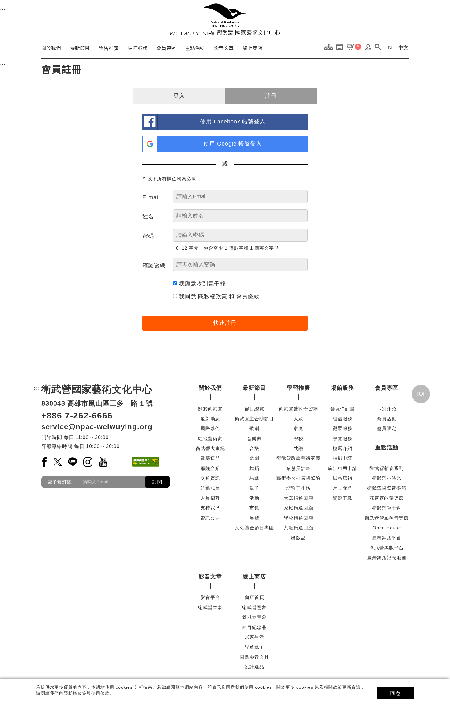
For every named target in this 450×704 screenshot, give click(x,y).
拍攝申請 (342, 458)
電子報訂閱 (59, 481)
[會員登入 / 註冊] (368, 49)
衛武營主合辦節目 (254, 418)
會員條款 (247, 296)
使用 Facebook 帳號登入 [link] (232, 122)
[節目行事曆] (341, 46)
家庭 (298, 428)
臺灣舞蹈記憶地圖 (386, 557)
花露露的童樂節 (386, 498)
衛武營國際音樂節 (386, 488)
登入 (179, 96)
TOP (421, 394)
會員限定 (386, 428)
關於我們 (51, 47)
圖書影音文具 (254, 657)
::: (3, 8)
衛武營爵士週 (386, 508)
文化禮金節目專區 (254, 527)
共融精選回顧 (298, 527)
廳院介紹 (210, 468)
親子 (254, 488)
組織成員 (210, 488)
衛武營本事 (210, 607)
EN (388, 47)
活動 (254, 498)
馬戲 (254, 478)
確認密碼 (154, 265)
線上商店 (252, 47)
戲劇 (254, 458)
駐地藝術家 (210, 438)
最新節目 (80, 47)
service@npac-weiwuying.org (96, 426)
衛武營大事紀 (210, 448)
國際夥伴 (210, 428)
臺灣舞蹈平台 (386, 537)
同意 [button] (395, 693)
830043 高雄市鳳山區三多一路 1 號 (97, 403)
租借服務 (342, 418)
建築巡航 (210, 458)
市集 (254, 507)
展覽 (254, 517)
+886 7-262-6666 (77, 415)
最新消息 (210, 418)
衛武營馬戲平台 (386, 547)
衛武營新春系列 (386, 468)
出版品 (298, 537)
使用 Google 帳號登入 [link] (233, 144)
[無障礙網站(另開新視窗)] (145, 462)
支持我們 (210, 507)
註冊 (271, 96)
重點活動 (195, 47)
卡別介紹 (386, 408)
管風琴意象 (254, 617)
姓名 (148, 217)
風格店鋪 (342, 478)
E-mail (151, 197)
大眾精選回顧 (298, 498)
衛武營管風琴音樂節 (387, 517)
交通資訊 (210, 478)
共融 (298, 448)
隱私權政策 (212, 296)
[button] (377, 47)
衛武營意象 (254, 607)
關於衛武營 (210, 408)
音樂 (254, 448)
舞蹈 (254, 468)
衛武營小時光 (386, 478)
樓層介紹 (342, 448)
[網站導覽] (330, 46)
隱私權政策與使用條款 (87, 693)
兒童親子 (254, 646)
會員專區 (166, 47)
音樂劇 (254, 438)
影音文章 (224, 47)
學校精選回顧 (298, 517)
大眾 (298, 418)
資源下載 (342, 498)
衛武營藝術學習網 (298, 408)
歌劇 (254, 428)
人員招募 (210, 498)
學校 (298, 438)
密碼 (148, 236)
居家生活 (254, 637)
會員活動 (386, 418)
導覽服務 (342, 438)
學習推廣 (108, 47)
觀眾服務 (342, 428)
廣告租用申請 (342, 468)
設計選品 (254, 666)
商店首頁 (254, 597)
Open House (387, 527)
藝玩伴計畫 (342, 408)
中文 (403, 47)
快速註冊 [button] (225, 323)
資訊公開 (210, 517)
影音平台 (210, 597)
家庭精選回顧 (298, 507)
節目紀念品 (254, 627)
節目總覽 (254, 408)
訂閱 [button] (157, 481)
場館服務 (137, 47)
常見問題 (342, 488)
